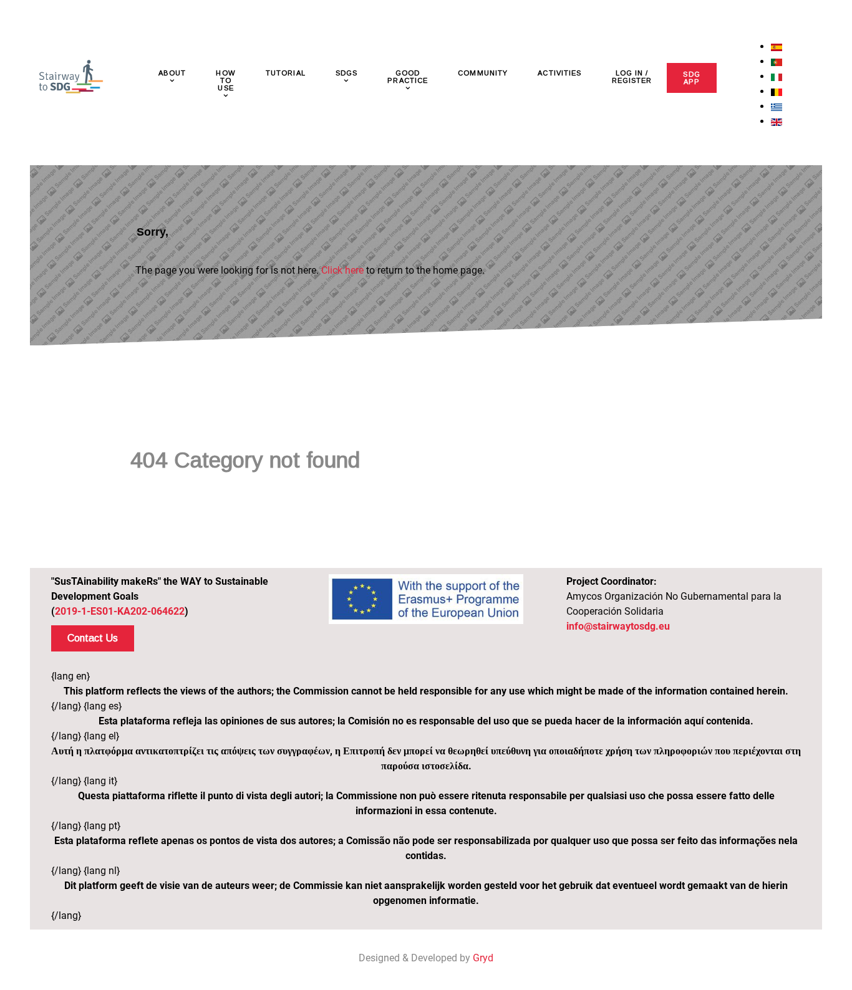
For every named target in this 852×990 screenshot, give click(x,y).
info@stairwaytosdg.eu (618, 626)
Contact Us (92, 638)
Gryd (483, 958)
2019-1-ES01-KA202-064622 (120, 611)
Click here (342, 270)
